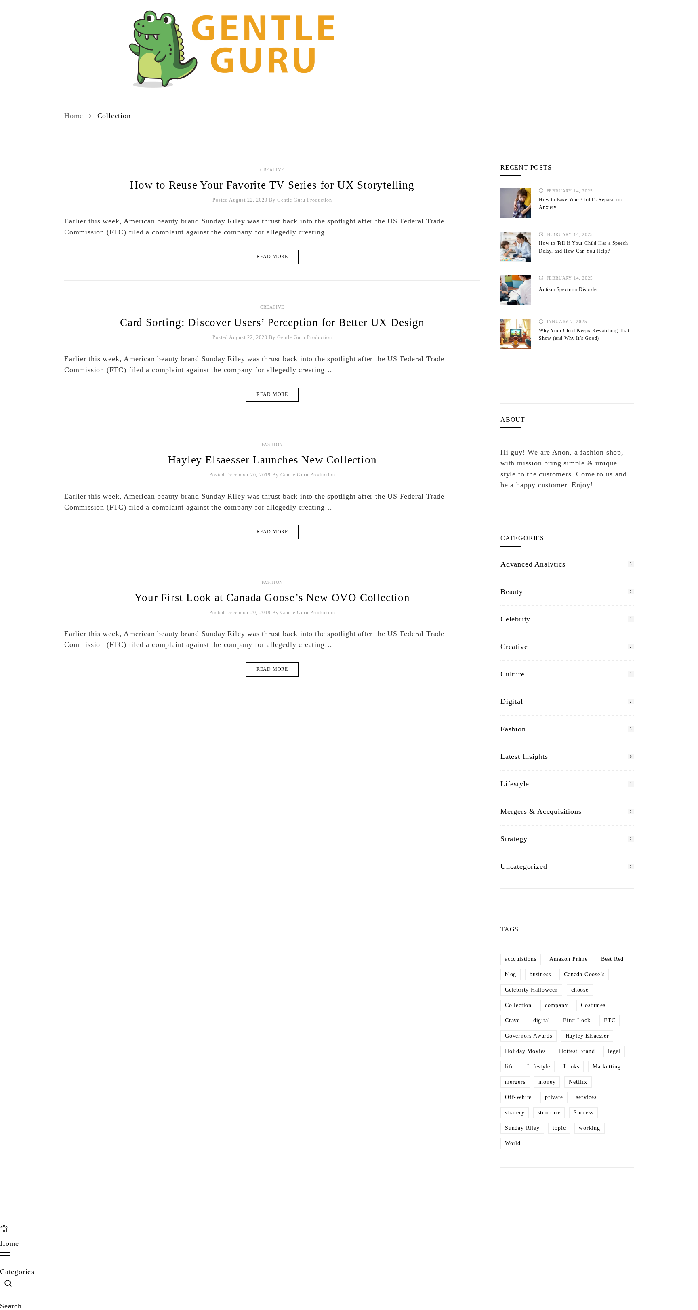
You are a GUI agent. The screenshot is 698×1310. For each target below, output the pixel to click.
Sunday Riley (522, 1128)
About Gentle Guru (425, 11)
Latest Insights (524, 756)
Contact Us (532, 28)
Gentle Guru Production (304, 200)
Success (583, 1113)
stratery (514, 1113)
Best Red (612, 959)
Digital (511, 701)
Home (75, 116)
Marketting (607, 1067)
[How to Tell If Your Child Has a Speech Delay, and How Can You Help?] (515, 247)
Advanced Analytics (532, 564)
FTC (609, 1020)
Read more (272, 256)
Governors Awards (528, 1036)
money (546, 1082)
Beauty (511, 592)
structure (549, 1113)
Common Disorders (406, 28)
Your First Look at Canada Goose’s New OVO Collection (272, 598)
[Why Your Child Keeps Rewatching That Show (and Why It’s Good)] (515, 334)
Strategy (513, 839)
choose (580, 990)
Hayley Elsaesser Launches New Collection (272, 460)
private (554, 1097)
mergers (515, 1082)
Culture (512, 674)
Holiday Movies (525, 1051)
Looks (571, 1067)
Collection (518, 1005)
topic (559, 1128)
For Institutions (498, 11)
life (509, 1067)
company (556, 1005)
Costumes (593, 1005)
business (540, 974)
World (513, 1143)
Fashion (272, 444)
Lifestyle (514, 784)
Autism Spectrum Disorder (568, 289)
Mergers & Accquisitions (540, 811)
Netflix (578, 1082)
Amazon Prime (568, 959)
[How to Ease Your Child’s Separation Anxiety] (515, 203)
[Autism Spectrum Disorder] (515, 290)
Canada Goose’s (584, 974)
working (589, 1128)
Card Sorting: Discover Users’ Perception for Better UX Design (272, 322)
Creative (272, 170)
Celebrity (515, 619)
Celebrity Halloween (531, 990)
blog (510, 974)
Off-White (518, 1097)
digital (541, 1020)
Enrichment (475, 28)
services (586, 1097)
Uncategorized (523, 866)
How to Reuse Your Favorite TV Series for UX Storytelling (272, 185)
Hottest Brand (577, 1051)
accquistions (520, 959)
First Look (577, 1020)
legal (614, 1051)
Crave (512, 1020)
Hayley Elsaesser (587, 1036)
